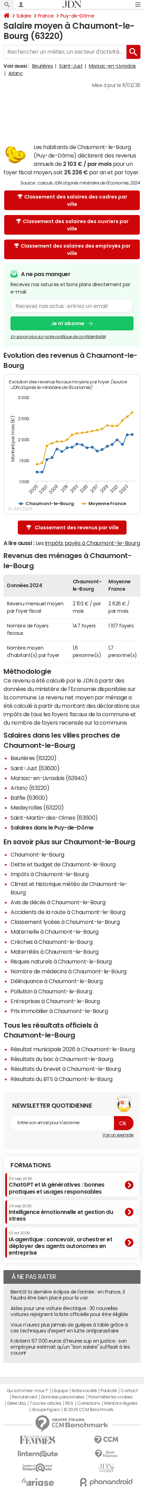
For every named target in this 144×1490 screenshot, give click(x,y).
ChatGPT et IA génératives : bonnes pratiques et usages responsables (57, 1185)
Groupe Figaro (45, 1410)
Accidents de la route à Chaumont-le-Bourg (67, 912)
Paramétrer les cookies (110, 1397)
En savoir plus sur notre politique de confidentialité (58, 337)
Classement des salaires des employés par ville (76, 249)
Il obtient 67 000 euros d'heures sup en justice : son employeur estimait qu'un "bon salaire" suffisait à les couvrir (70, 1346)
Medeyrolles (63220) (37, 807)
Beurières (42, 65)
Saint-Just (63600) (34, 768)
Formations (30, 1165)
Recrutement (24, 1397)
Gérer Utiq (16, 1403)
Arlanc (15, 73)
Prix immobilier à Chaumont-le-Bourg (59, 1011)
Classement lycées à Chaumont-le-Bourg (65, 922)
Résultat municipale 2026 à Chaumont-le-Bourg (72, 1049)
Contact (129, 1391)
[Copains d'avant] (37, 1467)
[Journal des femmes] (37, 1440)
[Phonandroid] (106, 1482)
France (46, 15)
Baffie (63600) (29, 797)
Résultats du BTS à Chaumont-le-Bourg (61, 1079)
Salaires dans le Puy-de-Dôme (52, 827)
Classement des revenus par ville (77, 527)
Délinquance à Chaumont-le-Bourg (56, 981)
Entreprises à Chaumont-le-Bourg (55, 1001)
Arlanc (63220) (29, 788)
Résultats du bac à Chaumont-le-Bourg (61, 1059)
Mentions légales (120, 1403)
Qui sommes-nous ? (27, 1391)
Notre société (84, 1391)
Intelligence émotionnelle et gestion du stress (61, 1212)
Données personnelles (62, 1397)
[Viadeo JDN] (106, 1468)
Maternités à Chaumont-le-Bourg (54, 951)
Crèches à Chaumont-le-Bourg (51, 942)
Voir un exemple (118, 1135)
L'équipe (59, 1391)
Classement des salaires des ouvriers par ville (76, 225)
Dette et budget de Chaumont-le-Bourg (63, 864)
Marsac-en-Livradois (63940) (48, 778)
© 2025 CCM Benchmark (88, 1410)
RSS (69, 1403)
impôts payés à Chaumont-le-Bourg (92, 543)
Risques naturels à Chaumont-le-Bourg (61, 961)
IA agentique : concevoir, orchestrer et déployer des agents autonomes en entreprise (60, 1243)
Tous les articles (45, 1403)
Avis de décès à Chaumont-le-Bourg (57, 902)
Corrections (88, 1403)
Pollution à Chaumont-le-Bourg (51, 991)
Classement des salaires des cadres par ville (75, 200)
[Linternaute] (37, 1454)
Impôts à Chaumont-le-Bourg (49, 874)
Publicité (109, 1391)
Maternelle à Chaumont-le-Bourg (54, 931)
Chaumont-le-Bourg (37, 854)
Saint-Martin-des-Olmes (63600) (54, 817)
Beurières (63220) (33, 758)
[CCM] (106, 1440)
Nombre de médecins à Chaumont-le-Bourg (68, 971)
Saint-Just (70, 65)
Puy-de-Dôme (77, 15)
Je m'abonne (67, 323)
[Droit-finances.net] (106, 1454)
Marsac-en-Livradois (112, 65)
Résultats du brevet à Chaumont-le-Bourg (65, 1069)
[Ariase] (37, 1482)
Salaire (23, 15)
